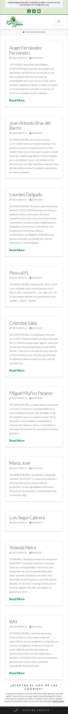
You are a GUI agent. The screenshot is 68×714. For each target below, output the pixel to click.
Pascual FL (19, 272)
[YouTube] (39, 11)
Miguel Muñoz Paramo (30, 393)
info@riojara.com (42, 5)
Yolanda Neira (22, 547)
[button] (59, 21)
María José (19, 463)
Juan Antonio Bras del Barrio (30, 125)
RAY (13, 621)
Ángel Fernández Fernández (25, 50)
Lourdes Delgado (25, 194)
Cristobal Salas (23, 323)
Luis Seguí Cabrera (27, 517)
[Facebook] (29, 11)
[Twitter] (34, 11)
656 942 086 (25, 5)
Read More (17, 100)
